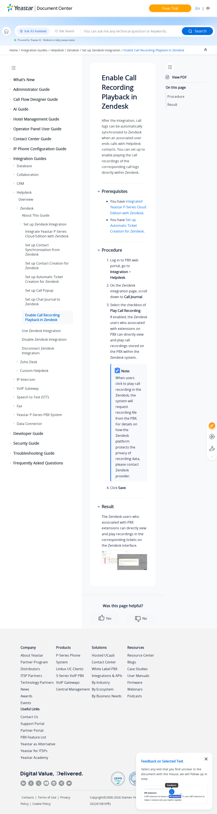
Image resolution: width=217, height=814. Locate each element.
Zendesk (73, 50)
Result (172, 104)
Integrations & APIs (107, 675)
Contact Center (104, 662)
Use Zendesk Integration (41, 330)
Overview (25, 199)
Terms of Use (47, 797)
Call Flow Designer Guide (35, 99)
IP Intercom (26, 379)
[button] (10, 79)
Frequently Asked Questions (38, 462)
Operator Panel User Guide (37, 128)
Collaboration (28, 174)
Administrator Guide (31, 89)
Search (201, 31)
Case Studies (137, 669)
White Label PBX (104, 669)
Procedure (175, 96)
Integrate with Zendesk (46, 233)
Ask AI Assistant (204, 422)
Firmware (134, 682)
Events (26, 703)
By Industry (101, 682)
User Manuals (138, 675)
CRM (20, 183)
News (25, 689)
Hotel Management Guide (36, 119)
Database (24, 166)
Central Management (73, 689)
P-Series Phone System (68, 658)
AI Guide (20, 109)
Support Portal (204, 445)
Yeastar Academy (34, 757)
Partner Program (34, 662)
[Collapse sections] (206, 50)
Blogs (131, 662)
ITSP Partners (31, 675)
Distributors (30, 669)
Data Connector (29, 423)
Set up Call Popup (39, 290)
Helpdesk (57, 50)
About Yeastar (32, 655)
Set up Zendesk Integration (101, 50)
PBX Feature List (33, 737)
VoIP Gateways (68, 682)
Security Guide (26, 443)
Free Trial (170, 8)
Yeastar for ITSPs (34, 750)
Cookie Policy (41, 804)
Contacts (28, 797)
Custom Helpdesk (34, 370)
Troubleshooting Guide (33, 453)
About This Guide (35, 215)
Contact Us (29, 717)
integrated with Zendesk (128, 207)
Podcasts (134, 696)
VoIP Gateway (28, 388)
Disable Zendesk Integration (44, 339)
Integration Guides (34, 50)
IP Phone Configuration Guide (39, 148)
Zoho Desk (28, 362)
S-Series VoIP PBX (70, 675)
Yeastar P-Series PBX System (39, 414)
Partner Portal (32, 730)
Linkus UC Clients (69, 669)
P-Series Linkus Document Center (204, 433)
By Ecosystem (103, 689)
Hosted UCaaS (103, 655)
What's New (24, 79)
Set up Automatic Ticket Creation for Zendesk (44, 279)
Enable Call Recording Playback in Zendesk (154, 50)
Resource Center (140, 655)
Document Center (54, 8)
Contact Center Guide (32, 138)
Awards (26, 696)
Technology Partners (37, 682)
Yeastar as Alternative (38, 744)
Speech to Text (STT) (33, 397)
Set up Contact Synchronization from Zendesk (42, 250)
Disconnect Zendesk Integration (38, 350)
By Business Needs (107, 696)
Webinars (135, 689)
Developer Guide (28, 433)
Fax (19, 406)
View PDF (179, 77)
